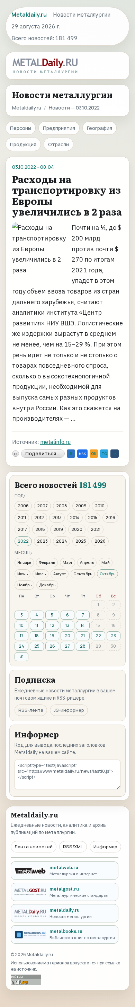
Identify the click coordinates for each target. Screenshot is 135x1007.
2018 (40, 529)
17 (22, 636)
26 (52, 646)
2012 (39, 517)
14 (83, 625)
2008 (61, 506)
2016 (110, 517)
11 (36, 625)
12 (52, 625)
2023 (42, 541)
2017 (22, 529)
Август (59, 573)
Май (105, 562)
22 (98, 636)
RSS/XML (73, 846)
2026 (100, 541)
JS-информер (69, 710)
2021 (95, 529)
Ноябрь (24, 584)
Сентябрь (82, 573)
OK (94, 453)
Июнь (22, 573)
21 (83, 636)
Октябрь (107, 573)
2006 (23, 506)
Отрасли (58, 144)
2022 (23, 541)
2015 (92, 517)
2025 (80, 541)
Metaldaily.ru (26, 107)
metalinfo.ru (55, 441)
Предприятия (59, 128)
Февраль (47, 562)
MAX (82, 453)
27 (67, 646)
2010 (100, 506)
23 (113, 636)
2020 (76, 529)
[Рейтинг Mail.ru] (26, 979)
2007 (42, 506)
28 (83, 646)
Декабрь (47, 584)
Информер (105, 846)
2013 (57, 517)
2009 (81, 506)
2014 (75, 517)
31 (22, 656)
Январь (24, 562)
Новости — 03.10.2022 (74, 107)
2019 (58, 529)
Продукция (23, 144)
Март (67, 562)
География (99, 128)
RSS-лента (30, 710)
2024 (61, 541)
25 (36, 646)
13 (67, 625)
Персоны (20, 128)
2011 (22, 517)
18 (37, 636)
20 (67, 636)
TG (104, 453)
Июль (40, 573)
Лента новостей (34, 846)
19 (52, 636)
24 (21, 646)
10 (21, 625)
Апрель (87, 562)
